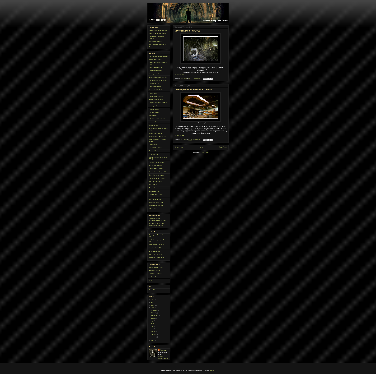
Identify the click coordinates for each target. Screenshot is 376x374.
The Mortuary (153, 184)
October (153, 313)
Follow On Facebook (155, 273)
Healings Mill (153, 106)
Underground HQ (154, 191)
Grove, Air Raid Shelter (156, 90)
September (154, 315)
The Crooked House (155, 181)
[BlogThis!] (206, 79)
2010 (153, 340)
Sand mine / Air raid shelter (157, 33)
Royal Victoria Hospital (156, 168)
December (154, 310)
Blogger (212, 370)
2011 (153, 308)
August (153, 318)
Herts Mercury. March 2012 (157, 244)
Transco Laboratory (155, 188)
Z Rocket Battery (154, 209)
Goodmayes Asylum (155, 86)
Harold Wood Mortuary (156, 99)
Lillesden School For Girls (157, 119)
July (152, 321)
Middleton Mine (154, 125)
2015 (153, 299)
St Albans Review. (154, 251)
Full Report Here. (179, 74)
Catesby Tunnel (154, 74)
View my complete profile (163, 357)
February (154, 334)
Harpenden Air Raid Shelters (158, 102)
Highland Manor (154, 112)
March (153, 331)
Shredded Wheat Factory (157, 178)
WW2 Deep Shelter (155, 199)
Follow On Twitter (154, 270)
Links (150, 280)
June (152, 323)
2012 (153, 305)
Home (201, 147)
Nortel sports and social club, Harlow (193, 89)
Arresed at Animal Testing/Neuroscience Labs (157, 219)
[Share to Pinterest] (212, 79)
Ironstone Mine (153, 115)
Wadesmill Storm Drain (156, 202)
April (152, 329)
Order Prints (153, 290)
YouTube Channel (154, 277)
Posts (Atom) (204, 152)
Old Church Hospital (155, 147)
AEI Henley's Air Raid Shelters (158, 56)
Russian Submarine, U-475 (157, 172)
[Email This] (204, 79)
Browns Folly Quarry (155, 67)
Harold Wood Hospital (156, 96)
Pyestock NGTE (154, 154)
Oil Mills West (153, 144)
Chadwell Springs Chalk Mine (158, 77)
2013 (153, 302)
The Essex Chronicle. (155, 254)
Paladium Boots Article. (156, 248)
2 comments (196, 78)
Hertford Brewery (154, 109)
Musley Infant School (155, 133)
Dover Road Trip (154, 83)
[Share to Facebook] (210, 79)
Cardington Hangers (155, 70)
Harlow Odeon (153, 93)
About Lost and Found (156, 267)
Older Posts (223, 147)
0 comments (196, 139)
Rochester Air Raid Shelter (157, 162)
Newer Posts (178, 147)
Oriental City (153, 151)
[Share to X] (208, 79)
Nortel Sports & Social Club (157, 136)
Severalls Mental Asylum (156, 175)
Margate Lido (153, 122)
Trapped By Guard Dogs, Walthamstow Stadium (156, 224)
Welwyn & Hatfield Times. (157, 257)
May (152, 326)
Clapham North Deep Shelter (158, 80)
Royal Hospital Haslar (155, 41)
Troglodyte (184, 78)
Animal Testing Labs (155, 59)
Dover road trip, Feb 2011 (187, 31)
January (153, 337)
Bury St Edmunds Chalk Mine (158, 30)
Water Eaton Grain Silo (156, 205)
